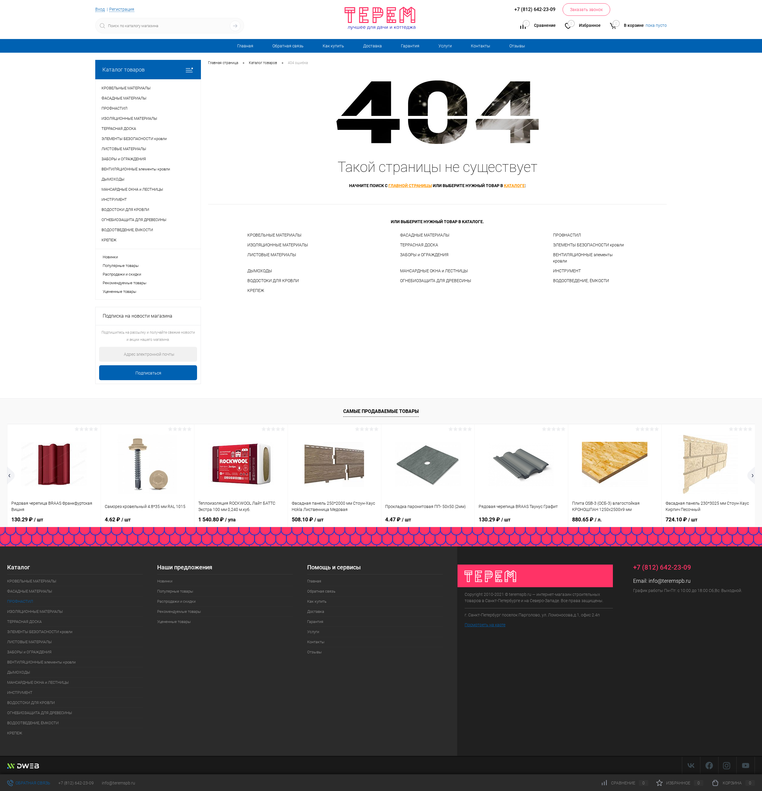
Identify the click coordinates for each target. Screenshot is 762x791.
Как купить (333, 45)
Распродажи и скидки (122, 274)
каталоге (514, 185)
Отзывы (517, 45)
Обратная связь (288, 45)
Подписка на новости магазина (137, 316)
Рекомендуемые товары (124, 283)
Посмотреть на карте (485, 624)
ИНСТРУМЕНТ (567, 270)
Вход (100, 9)
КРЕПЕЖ (255, 290)
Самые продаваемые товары (381, 411)
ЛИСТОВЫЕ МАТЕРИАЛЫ (271, 254)
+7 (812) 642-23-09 (76, 783)
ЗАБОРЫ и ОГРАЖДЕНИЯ (424, 254)
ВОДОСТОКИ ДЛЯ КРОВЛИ (273, 280)
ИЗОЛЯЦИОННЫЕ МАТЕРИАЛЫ (277, 245)
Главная (245, 45)
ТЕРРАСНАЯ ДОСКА (419, 245)
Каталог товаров (123, 69)
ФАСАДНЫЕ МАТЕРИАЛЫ (424, 235)
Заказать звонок (586, 9)
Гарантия (410, 45)
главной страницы (410, 185)
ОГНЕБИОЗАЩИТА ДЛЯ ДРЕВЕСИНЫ (435, 280)
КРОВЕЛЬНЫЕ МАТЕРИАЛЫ (274, 235)
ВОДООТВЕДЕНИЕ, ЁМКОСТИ (581, 280)
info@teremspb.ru (670, 581)
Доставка (372, 45)
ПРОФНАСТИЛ (567, 235)
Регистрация (121, 9)
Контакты (480, 45)
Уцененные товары (119, 291)
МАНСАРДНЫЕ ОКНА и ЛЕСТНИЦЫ (434, 270)
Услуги (445, 45)
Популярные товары (121, 265)
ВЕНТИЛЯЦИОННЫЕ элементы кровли (583, 257)
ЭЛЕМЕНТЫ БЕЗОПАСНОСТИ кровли (588, 245)
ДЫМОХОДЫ (259, 270)
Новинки (110, 257)
